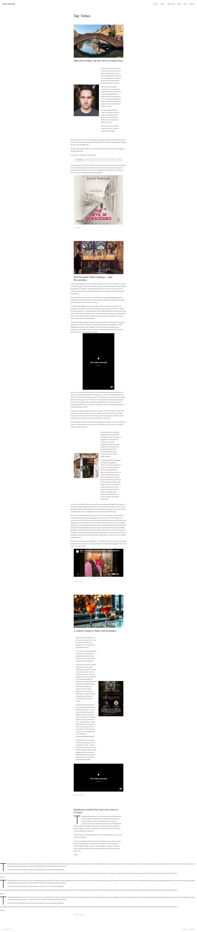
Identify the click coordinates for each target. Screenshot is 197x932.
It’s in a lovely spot (109, 470)
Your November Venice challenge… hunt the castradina (93, 278)
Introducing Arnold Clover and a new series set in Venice (96, 811)
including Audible (96, 172)
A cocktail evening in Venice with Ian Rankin (95, 630)
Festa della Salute (112, 297)
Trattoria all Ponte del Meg (111, 460)
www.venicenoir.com (82, 647)
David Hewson (8, 4)
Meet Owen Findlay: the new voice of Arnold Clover (98, 60)
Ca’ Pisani (90, 677)
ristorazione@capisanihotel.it (85, 736)
